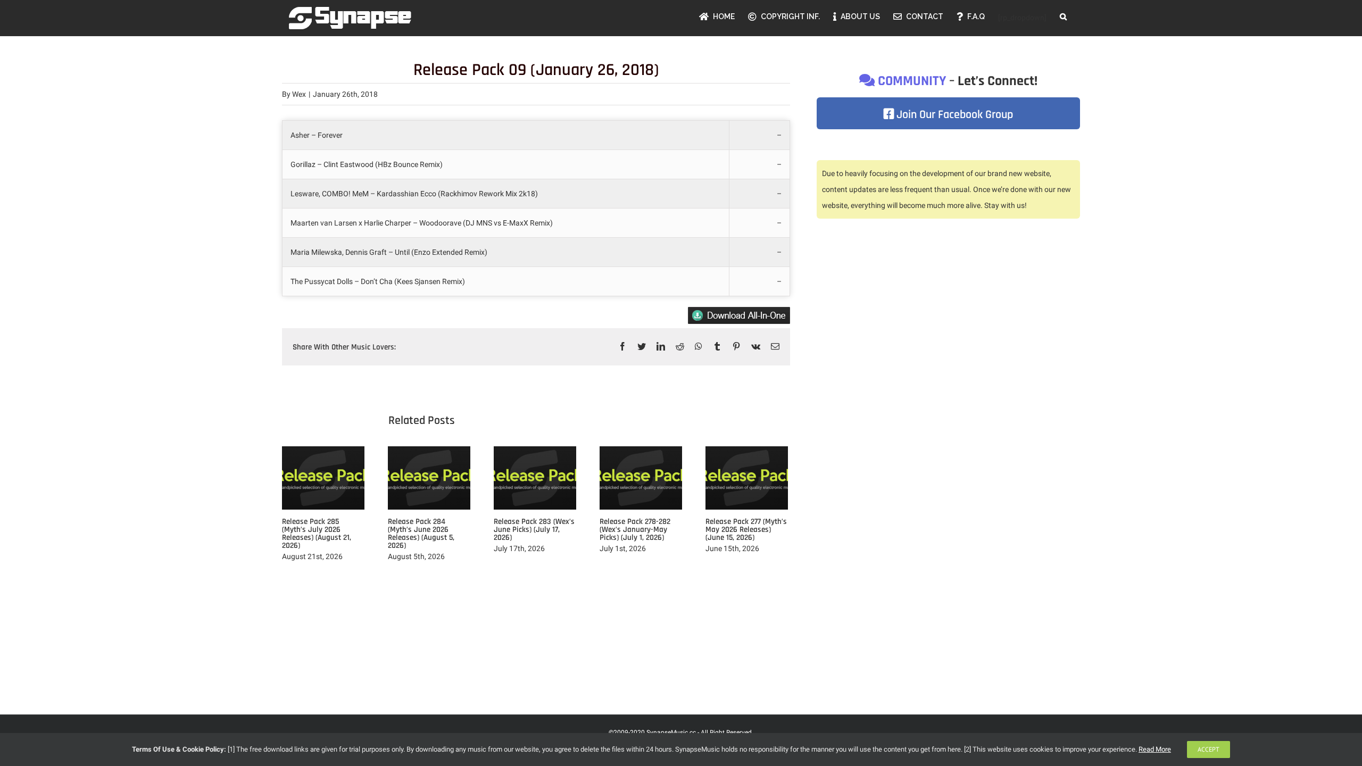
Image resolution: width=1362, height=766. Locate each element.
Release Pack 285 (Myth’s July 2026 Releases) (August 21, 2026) (316, 534)
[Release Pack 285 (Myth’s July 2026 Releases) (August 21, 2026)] (323, 477)
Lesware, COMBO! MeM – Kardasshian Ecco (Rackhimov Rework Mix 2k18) (414, 193)
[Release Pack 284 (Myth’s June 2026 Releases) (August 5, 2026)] (429, 477)
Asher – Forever (316, 135)
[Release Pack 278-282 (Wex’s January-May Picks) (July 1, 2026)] (641, 477)
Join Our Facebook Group (953, 114)
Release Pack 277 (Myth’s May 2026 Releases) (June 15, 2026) (746, 530)
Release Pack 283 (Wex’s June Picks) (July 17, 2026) (534, 530)
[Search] (1063, 16)
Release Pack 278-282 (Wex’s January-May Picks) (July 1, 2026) (635, 530)
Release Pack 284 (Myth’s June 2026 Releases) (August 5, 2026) (421, 534)
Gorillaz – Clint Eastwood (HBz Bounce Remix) (366, 164)
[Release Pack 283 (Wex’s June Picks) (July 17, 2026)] (535, 477)
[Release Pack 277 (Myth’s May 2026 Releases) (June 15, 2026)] (746, 477)
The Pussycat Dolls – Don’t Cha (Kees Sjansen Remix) (377, 281)
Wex (299, 94)
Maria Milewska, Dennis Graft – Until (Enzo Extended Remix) (389, 252)
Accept (1208, 749)
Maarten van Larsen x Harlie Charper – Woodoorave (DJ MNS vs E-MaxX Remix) (421, 223)
